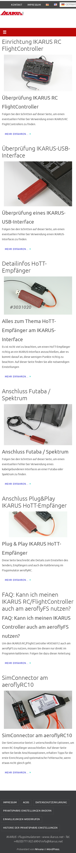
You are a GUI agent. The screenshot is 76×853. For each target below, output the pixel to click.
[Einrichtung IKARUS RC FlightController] (38, 73)
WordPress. (53, 849)
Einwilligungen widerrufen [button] (21, 819)
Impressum (34, 4)
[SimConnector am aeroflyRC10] (38, 710)
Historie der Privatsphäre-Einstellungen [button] (30, 827)
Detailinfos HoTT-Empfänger (24, 267)
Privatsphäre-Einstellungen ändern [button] (27, 810)
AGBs (26, 802)
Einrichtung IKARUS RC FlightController (31, 45)
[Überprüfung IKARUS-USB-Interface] (38, 183)
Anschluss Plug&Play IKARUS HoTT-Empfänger (34, 502)
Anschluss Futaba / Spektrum (26, 395)
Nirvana (39, 849)
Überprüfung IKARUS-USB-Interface (36, 152)
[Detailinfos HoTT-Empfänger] (38, 295)
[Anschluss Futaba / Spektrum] (38, 424)
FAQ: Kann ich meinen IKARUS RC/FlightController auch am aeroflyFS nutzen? (37, 601)
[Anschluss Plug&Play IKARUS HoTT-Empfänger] (38, 524)
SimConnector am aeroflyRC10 (25, 681)
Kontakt (16, 4)
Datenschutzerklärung (51, 802)
